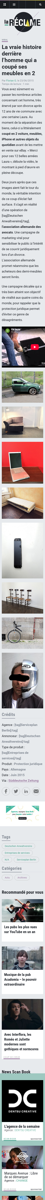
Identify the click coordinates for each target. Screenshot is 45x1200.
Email (36, 791)
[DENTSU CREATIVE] (22, 1101)
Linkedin (26, 791)
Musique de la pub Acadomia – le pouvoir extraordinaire (20, 979)
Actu (7, 877)
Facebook (6, 791)
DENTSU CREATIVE (25, 1130)
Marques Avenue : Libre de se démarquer (21, 1175)
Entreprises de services (17, 852)
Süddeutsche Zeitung (23, 780)
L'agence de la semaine (22, 1126)
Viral (5, 40)
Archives (22, 877)
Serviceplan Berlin (26, 859)
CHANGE (22, 1180)
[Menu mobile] (4, 4)
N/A (7, 859)
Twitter (16, 791)
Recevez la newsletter (30, 4)
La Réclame (22, 23)
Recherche (40, 4)
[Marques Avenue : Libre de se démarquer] (22, 1157)
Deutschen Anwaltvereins (18, 846)
